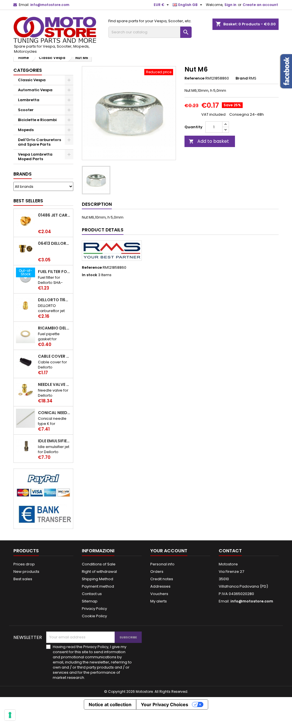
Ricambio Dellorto (54, 328)
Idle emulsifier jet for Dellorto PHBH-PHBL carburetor (54, 441)
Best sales (22, 579)
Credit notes (161, 579)
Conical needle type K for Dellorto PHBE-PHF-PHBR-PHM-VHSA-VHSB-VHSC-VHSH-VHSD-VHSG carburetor (54, 412)
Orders (156, 571)
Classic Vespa (32, 80)
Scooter (26, 110)
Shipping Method (97, 579)
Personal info (162, 564)
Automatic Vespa (35, 90)
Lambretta (28, 100)
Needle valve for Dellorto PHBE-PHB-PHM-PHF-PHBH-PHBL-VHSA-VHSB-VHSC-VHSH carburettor (54, 384)
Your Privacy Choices (164, 704)
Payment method (98, 586)
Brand (242, 78)
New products (26, 571)
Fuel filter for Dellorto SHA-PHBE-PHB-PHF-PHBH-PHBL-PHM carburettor (54, 271)
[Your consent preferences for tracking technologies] (10, 715)
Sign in (230, 4)
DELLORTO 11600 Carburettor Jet (54, 300)
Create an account (260, 4)
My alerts (158, 601)
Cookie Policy (94, 616)
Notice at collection (110, 704)
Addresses (160, 586)
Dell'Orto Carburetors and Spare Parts (39, 142)
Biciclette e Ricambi (37, 120)
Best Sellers (28, 200)
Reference (194, 78)
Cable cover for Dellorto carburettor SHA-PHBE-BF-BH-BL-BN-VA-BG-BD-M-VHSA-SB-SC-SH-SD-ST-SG (54, 356)
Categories (27, 70)
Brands (22, 174)
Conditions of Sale (98, 564)
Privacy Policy (94, 608)
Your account (168, 550)
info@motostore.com (49, 4)
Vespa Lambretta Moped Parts (35, 157)
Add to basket (209, 141)
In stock (89, 275)
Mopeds (26, 130)
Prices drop (24, 564)
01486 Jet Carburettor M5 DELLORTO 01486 (54, 215)
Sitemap (90, 601)
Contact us (92, 593)
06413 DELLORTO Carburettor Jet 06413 (54, 243)
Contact (230, 550)
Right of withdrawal (99, 571)
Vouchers (159, 593)
